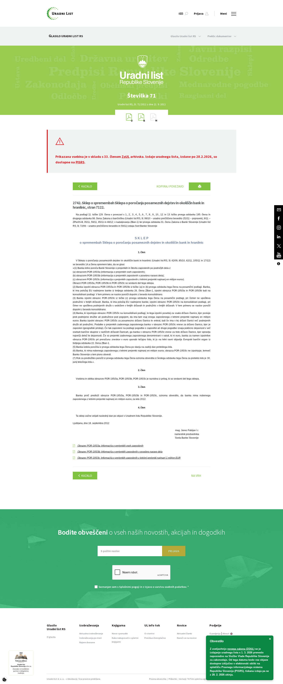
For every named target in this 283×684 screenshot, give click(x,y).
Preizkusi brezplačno (155, 637)
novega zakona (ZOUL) (240, 648)
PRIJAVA (173, 551)
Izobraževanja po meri (90, 637)
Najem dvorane (87, 642)
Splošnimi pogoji (129, 587)
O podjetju (215, 633)
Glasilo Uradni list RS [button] (184, 36)
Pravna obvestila (157, 678)
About (226, 633)
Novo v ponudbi (120, 633)
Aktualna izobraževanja (91, 633)
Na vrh (196, 475)
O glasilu (51, 637)
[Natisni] (199, 186)
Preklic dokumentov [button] (220, 36)
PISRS (80, 162)
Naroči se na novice (187, 637)
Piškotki (173, 678)
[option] (141, 95)
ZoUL (126, 156)
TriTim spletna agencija (199, 678)
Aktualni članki (184, 633)
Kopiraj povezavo (170, 186)
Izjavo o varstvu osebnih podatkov (165, 587)
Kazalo (86, 186)
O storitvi (149, 633)
